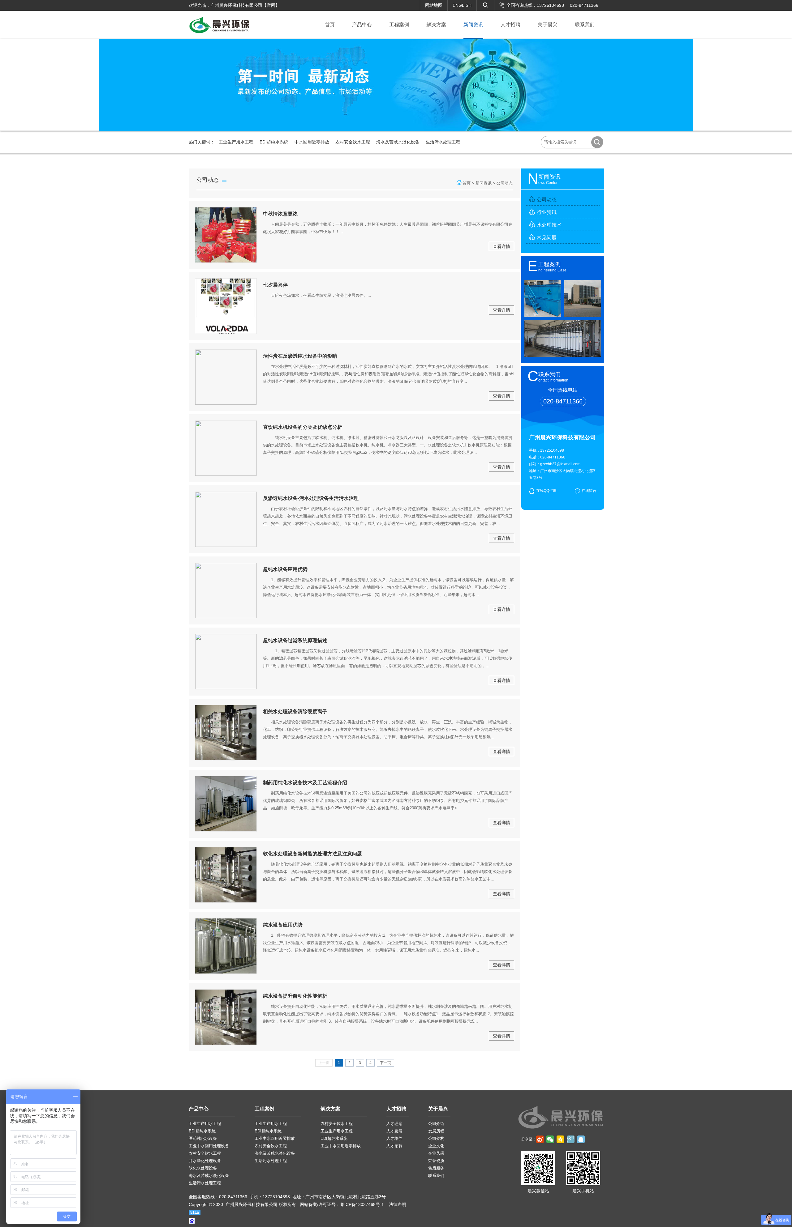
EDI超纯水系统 (274, 141)
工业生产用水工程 (236, 141)
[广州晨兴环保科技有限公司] (219, 24)
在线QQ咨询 (546, 490)
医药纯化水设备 (203, 1138)
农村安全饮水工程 (352, 141)
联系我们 (436, 1175)
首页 (467, 183)
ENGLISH (462, 5)
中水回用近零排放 (312, 141)
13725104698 (550, 5)
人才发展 (394, 1131)
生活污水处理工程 (443, 141)
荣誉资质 (436, 1160)
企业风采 (436, 1153)
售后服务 (436, 1168)
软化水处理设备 (203, 1168)
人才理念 (394, 1123)
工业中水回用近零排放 (275, 1138)
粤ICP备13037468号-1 (362, 1204)
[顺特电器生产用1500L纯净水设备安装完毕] (582, 315)
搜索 (597, 142)
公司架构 (436, 1138)
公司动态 (547, 199)
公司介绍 (436, 1123)
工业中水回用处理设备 (209, 1146)
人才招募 (394, 1146)
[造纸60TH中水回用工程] (562, 354)
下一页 (385, 1063)
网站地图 (433, 5)
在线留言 (589, 490)
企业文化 (436, 1146)
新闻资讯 (484, 183)
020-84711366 (584, 5)
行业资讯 (547, 212)
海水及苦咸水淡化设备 (398, 141)
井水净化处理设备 (205, 1160)
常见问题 (547, 237)
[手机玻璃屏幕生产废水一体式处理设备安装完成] (542, 315)
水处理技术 (549, 225)
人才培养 (394, 1138)
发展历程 (436, 1131)
